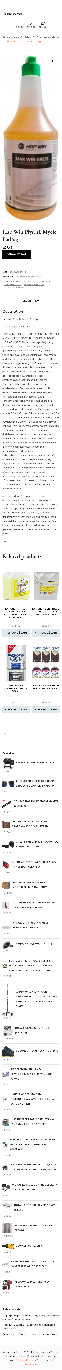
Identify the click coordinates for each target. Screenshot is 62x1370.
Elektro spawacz (12, 14)
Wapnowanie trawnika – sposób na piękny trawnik (30, 1334)
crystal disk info (22, 281)
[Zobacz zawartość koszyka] (42, 24)
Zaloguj (32, 27)
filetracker (43, 281)
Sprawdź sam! (17, 254)
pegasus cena (12, 284)
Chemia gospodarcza (30, 277)
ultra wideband (14, 288)
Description (31, 300)
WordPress (31, 1364)
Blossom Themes (25, 1360)
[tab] (31, 300)
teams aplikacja (34, 284)
